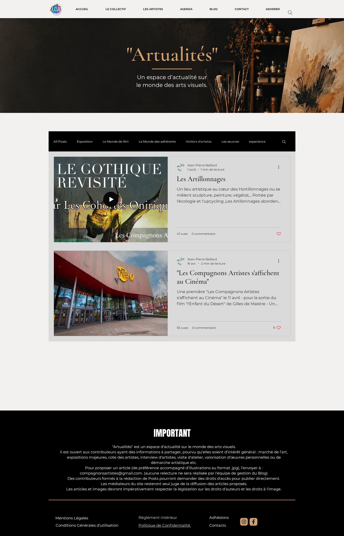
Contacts (217, 525)
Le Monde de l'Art (116, 141)
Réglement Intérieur (158, 517)
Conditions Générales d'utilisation (87, 525)
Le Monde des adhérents (157, 141)
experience (257, 141)
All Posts (60, 141)
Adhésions (219, 517)
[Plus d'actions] (280, 167)
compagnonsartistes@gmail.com (111, 473)
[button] (284, 142)
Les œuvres (230, 141)
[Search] (290, 12)
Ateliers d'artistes (199, 141)
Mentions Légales (71, 518)
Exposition (85, 141)
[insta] (244, 522)
